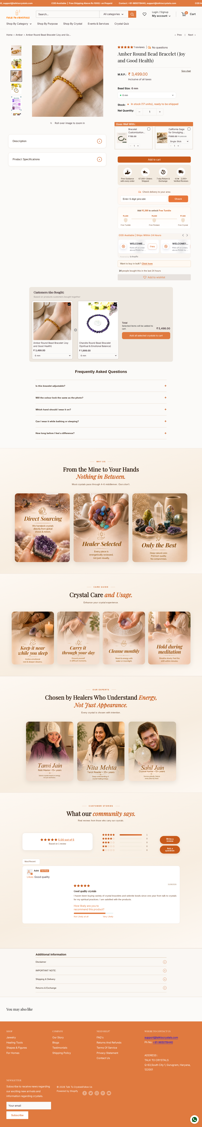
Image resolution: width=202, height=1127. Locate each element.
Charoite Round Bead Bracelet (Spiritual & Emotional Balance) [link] (95, 344)
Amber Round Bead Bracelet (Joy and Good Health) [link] (50, 344)
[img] (82, 885)
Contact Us (103, 1058)
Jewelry (11, 1037)
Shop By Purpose (47, 23)
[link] (52, 321)
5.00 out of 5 (66, 839)
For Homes (12, 1052)
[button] (189, 14)
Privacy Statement (107, 1052)
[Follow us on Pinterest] (103, 1093)
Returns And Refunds (109, 1042)
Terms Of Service (107, 1047)
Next (190, 34)
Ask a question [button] (169, 849)
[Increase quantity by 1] (159, 111)
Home (9, 34)
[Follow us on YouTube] (109, 1093)
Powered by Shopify (67, 1091)
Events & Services (98, 23)
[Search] (132, 14)
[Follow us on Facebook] (84, 1093)
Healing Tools (14, 1042)
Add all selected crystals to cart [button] (146, 335)
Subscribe (17, 1115)
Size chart (186, 71)
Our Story (58, 1037)
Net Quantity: (126, 110)
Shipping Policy (61, 1052)
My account (160, 15)
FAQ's (100, 1037)
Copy (152, 246)
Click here (147, 263)
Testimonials (59, 1047)
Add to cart (154, 159)
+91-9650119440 (137, 3)
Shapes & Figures (16, 1047)
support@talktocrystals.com (18, 3)
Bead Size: (128, 88)
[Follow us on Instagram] (97, 1093)
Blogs (55, 1042)
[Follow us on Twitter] (90, 1093)
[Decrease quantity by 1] (139, 111)
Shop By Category (17, 23)
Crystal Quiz (121, 23)
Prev (179, 34)
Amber (19, 34)
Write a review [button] (170, 840)
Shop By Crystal (72, 23)
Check (178, 199)
